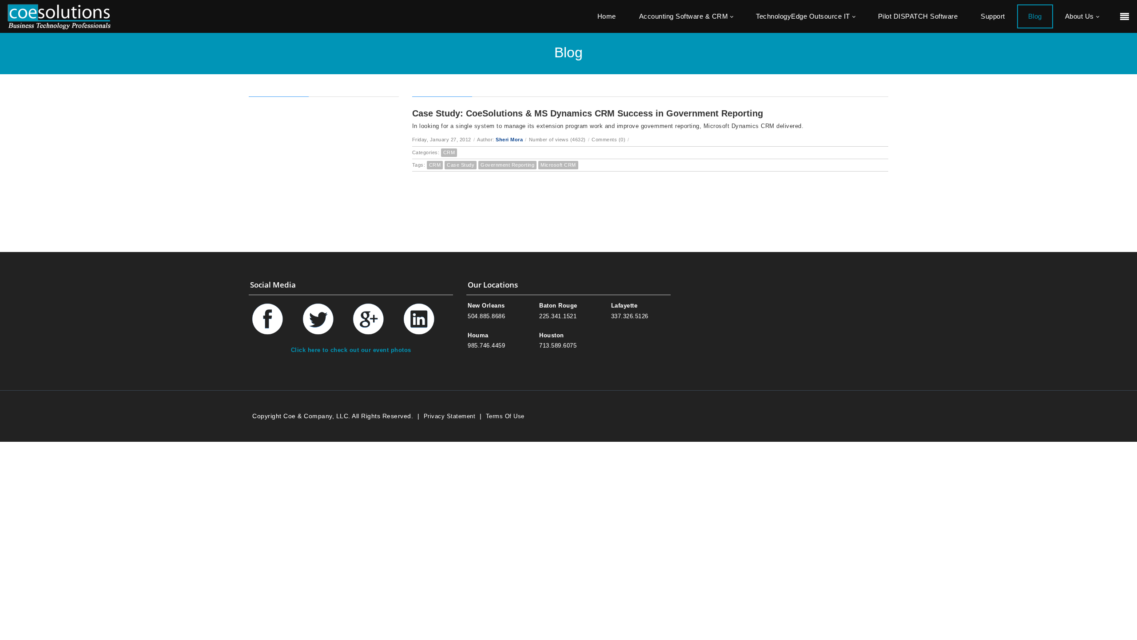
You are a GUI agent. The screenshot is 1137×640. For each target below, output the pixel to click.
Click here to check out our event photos (351, 350)
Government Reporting (507, 165)
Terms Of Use (505, 416)
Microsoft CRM (558, 165)
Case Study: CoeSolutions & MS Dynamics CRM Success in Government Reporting (587, 113)
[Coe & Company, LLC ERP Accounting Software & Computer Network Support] (59, 16)
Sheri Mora (509, 139)
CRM (449, 152)
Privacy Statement (450, 416)
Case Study (460, 165)
